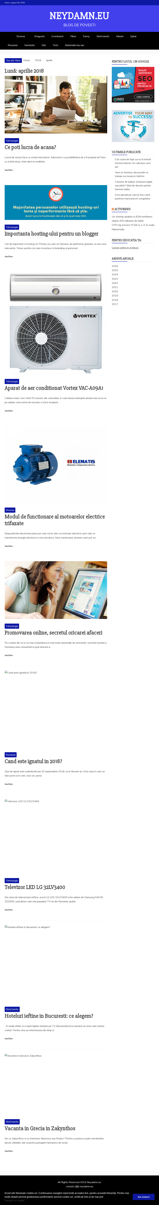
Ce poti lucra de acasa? (30, 147)
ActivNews (123, 209)
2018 (115, 299)
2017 (115, 304)
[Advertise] (133, 141)
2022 (115, 282)
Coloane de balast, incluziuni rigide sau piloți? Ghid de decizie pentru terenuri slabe (133, 185)
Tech (55, 45)
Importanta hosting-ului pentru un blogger (51, 233)
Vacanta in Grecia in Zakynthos (40, 1128)
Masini (119, 36)
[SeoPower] (133, 101)
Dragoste (39, 36)
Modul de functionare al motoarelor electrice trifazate (55, 520)
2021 (115, 287)
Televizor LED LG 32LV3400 (35, 887)
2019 (115, 295)
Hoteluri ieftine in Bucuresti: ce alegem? (49, 1016)
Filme (73, 36)
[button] (25, 1200)
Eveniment (58, 36)
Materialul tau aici (74, 45)
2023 (115, 278)
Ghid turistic (103, 36)
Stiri (44, 45)
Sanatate (29, 45)
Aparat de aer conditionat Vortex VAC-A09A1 (54, 388)
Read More (9, 170)
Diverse (20, 36)
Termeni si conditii (14, 1200)
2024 (115, 274)
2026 (115, 266)
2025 (115, 270)
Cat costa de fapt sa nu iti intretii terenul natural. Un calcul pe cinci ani (133, 163)
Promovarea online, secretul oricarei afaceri (53, 632)
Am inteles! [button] (144, 1197)
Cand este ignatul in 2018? (33, 761)
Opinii (133, 36)
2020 (115, 291)
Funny (86, 36)
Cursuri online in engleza (125, 247)
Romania (13, 45)
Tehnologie (12, 140)
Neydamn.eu (79, 16)
